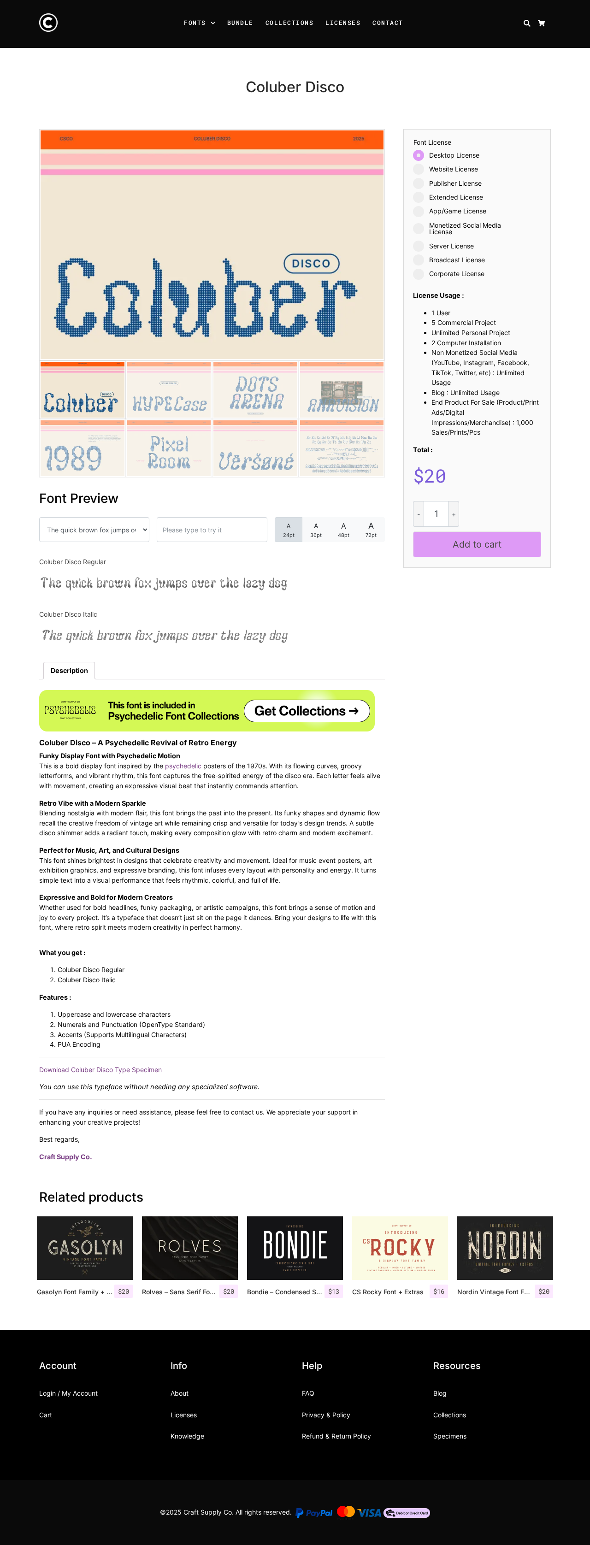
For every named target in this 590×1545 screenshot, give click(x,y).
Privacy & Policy (326, 1415)
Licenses (342, 22)
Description (69, 670)
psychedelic (183, 766)
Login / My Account (68, 1393)
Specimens (449, 1436)
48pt (343, 529)
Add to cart (477, 544)
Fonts (195, 22)
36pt (316, 530)
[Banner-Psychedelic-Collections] (207, 710)
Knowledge (187, 1436)
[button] (214, 24)
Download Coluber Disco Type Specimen (100, 1069)
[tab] (69, 670)
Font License (432, 142)
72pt (371, 529)
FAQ (308, 1393)
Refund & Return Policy (336, 1436)
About (180, 1393)
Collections (290, 22)
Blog (440, 1393)
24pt (289, 530)
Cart (45, 1415)
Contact (387, 22)
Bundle (240, 22)
